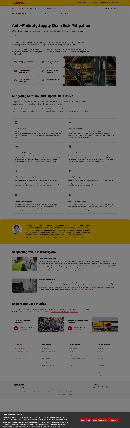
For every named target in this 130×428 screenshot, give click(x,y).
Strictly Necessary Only (99, 420)
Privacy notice (54, 426)
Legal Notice (61, 426)
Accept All (113, 420)
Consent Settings (85, 420)
